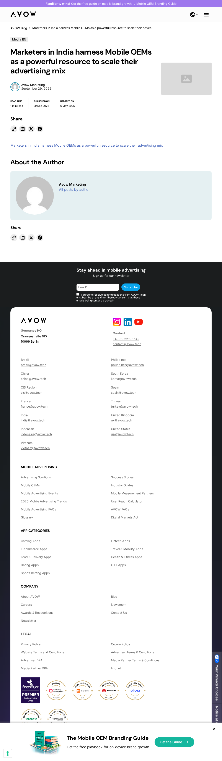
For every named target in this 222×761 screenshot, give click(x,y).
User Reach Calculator (126, 501)
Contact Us (119, 612)
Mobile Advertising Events (39, 493)
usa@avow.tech (122, 434)
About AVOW (30, 596)
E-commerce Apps (34, 549)
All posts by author (74, 189)
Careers (26, 604)
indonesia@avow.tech (36, 434)
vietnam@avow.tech (35, 448)
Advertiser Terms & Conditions (132, 652)
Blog (114, 596)
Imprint (116, 668)
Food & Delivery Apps (36, 557)
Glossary (27, 517)
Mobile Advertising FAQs (38, 509)
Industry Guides (122, 485)
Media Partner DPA (34, 668)
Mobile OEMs (30, 485)
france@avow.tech (34, 406)
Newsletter (28, 620)
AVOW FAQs (120, 509)
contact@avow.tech (127, 344)
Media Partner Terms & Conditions (135, 660)
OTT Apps (118, 565)
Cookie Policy (120, 644)
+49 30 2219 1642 (126, 339)
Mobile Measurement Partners (132, 493)
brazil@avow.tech (33, 365)
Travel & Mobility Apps (127, 549)
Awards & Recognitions (37, 612)
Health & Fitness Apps (126, 557)
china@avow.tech (33, 378)
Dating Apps (30, 565)
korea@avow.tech (124, 378)
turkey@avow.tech (124, 406)
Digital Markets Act (124, 517)
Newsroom (118, 604)
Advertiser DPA (31, 660)
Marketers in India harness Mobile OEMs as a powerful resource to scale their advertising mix (86, 145)
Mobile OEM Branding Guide (156, 3)
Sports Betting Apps (35, 573)
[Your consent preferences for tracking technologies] (7, 753)
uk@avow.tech (121, 420)
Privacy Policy (31, 644)
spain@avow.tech (123, 392)
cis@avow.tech (31, 392)
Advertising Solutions (36, 477)
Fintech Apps (120, 541)
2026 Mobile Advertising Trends (44, 501)
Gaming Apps (30, 541)
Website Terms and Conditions (42, 652)
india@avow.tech (33, 420)
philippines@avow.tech (127, 365)
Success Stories (122, 477)
